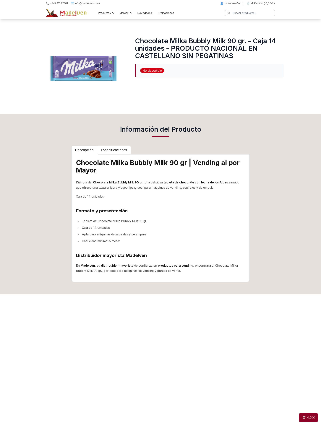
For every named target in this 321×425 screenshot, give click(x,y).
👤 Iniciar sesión (230, 3)
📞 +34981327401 (57, 3)
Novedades (144, 12)
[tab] (84, 150)
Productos (104, 12)
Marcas (124, 12)
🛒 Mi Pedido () (261, 3)
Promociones (166, 12)
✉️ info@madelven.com (85, 3)
